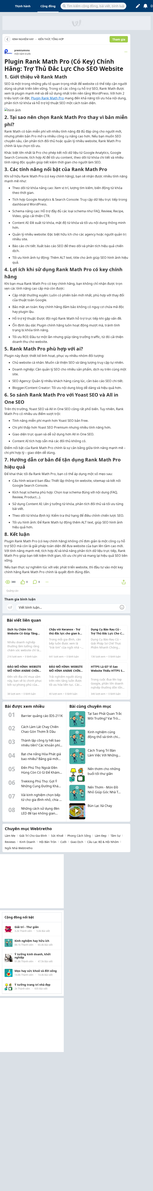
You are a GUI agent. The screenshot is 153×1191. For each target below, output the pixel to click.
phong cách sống (79, 836)
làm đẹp (101, 836)
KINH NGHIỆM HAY (23, 39)
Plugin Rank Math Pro (47, 98)
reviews (10, 842)
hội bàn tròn (47, 842)
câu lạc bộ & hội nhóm (103, 842)
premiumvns (22, 50)
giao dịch (77, 842)
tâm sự (115, 836)
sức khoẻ (57, 836)
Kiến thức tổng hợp (51, 39)
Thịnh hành (22, 6)
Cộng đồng (48, 6)
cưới (63, 842)
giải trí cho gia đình (33, 836)
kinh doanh (27, 842)
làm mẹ (10, 836)
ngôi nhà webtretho (18, 848)
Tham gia (118, 39)
